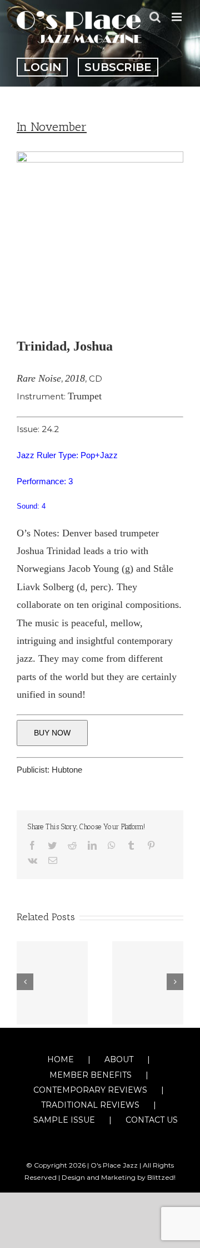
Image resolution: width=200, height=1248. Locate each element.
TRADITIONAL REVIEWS (90, 1105)
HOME (60, 1059)
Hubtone (67, 769)
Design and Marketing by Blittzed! (119, 1177)
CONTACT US (152, 1120)
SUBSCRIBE (118, 67)
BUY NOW (52, 732)
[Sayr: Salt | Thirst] (147, 982)
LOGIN (42, 67)
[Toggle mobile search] (155, 17)
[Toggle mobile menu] (177, 17)
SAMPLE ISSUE (64, 1120)
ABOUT (118, 1059)
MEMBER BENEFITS (90, 1075)
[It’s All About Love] (52, 982)
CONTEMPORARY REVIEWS (90, 1090)
